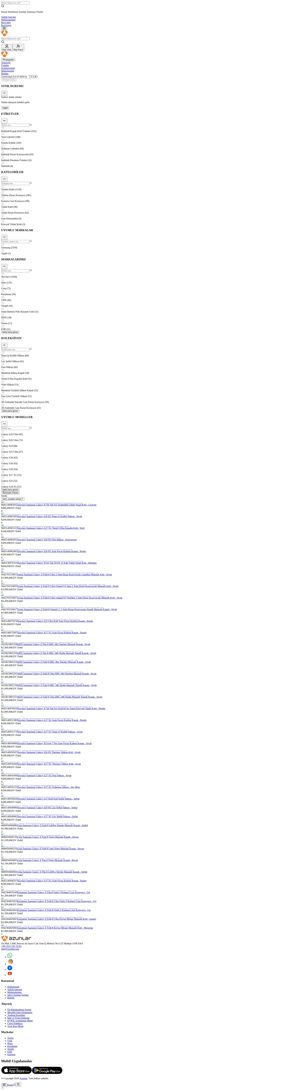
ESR (9, 1051)
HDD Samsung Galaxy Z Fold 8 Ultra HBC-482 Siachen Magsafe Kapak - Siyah (56, 673)
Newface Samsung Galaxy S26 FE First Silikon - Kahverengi (47, 539)
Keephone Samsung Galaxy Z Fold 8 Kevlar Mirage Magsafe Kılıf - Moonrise (55, 928)
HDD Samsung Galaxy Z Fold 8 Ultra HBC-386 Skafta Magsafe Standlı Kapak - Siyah (59, 697)
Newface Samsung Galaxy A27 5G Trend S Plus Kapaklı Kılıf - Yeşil (50, 528)
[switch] (5, 107)
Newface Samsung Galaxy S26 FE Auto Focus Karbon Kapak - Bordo (51, 551)
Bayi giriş (6, 22)
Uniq (9, 1040)
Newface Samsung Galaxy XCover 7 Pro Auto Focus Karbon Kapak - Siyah (54, 743)
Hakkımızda (13, 986)
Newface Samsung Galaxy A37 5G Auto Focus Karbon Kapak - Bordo (51, 880)
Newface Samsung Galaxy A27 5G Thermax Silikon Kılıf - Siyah (49, 764)
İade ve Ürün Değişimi (18, 1018)
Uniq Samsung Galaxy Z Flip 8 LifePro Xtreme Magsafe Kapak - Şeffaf (52, 872)
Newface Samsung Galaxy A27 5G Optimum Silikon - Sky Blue (48, 787)
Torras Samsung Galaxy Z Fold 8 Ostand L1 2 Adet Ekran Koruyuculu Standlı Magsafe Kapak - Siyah (67, 609)
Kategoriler (9, 60)
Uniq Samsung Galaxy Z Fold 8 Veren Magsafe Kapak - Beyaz (48, 837)
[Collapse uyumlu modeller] (4, 424)
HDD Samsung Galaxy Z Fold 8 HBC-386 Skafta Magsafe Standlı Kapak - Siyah (57, 685)
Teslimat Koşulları (16, 1015)
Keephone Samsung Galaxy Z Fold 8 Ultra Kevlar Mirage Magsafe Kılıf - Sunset (56, 919)
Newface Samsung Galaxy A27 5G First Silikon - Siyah (44, 775)
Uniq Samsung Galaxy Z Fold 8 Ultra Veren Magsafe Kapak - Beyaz (50, 848)
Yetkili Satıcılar (8, 17)
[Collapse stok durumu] (4, 93)
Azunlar (23, 1078)
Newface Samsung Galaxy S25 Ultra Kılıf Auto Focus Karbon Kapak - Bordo (55, 621)
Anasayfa (5, 62)
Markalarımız (7, 71)
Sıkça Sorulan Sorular (17, 995)
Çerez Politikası (15, 1023)
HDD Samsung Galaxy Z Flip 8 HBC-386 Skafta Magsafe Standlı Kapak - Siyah (56, 653)
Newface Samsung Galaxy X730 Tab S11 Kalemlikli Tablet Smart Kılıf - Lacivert (56, 505)
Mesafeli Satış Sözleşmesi (19, 1012)
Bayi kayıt (6, 25)
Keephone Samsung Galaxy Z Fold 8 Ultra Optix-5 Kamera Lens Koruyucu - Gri (56, 901)
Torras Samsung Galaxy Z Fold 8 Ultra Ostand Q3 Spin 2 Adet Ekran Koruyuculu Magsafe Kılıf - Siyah (67, 586)
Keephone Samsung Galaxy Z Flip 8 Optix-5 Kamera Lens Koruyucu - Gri (53, 892)
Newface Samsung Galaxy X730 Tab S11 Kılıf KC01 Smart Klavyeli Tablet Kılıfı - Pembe (61, 708)
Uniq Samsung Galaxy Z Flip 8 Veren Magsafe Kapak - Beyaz (47, 860)
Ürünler (5, 65)
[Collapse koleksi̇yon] (4, 345)
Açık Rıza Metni (15, 1026)
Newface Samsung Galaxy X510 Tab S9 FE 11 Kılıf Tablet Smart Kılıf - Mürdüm (56, 563)
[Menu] (4, 28)
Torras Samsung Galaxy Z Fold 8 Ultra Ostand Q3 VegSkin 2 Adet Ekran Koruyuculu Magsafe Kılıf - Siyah (69, 598)
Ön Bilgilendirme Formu (19, 1009)
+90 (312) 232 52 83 (11, 946)
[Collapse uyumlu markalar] (4, 237)
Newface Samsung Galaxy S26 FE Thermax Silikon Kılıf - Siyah (48, 752)
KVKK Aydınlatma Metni (20, 1020)
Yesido (10, 1049)
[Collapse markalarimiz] (4, 266)
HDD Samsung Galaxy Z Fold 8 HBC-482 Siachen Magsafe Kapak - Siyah (54, 662)
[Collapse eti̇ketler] (4, 120)
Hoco (10, 1043)
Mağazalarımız (8, 20)
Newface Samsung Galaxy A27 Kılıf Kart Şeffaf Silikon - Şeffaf (48, 798)
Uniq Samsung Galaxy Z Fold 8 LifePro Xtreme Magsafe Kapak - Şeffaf (52, 825)
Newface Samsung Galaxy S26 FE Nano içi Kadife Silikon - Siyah (49, 516)
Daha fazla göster (10, 332)
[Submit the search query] (32, 76)
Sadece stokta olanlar (11, 97)
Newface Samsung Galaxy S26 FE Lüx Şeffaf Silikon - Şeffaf (47, 807)
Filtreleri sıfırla (8, 80)
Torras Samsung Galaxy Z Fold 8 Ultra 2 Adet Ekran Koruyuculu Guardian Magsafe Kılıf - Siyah (64, 574)
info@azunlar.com (10, 949)
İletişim (4, 73)
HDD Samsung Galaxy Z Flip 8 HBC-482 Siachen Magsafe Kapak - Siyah (53, 644)
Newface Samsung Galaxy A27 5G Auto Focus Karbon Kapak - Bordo (51, 720)
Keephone (12, 1046)
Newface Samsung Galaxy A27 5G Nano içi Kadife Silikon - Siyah (50, 731)
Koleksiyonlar (8, 68)
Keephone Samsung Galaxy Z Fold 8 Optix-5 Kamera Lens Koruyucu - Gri (54, 910)
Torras (10, 1038)
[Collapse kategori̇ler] (4, 179)
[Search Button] (18, 1084)
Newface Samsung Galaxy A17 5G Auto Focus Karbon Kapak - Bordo (51, 632)
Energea (11, 1054)
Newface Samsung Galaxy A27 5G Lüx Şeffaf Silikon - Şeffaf (47, 816)
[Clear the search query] (36, 76)
